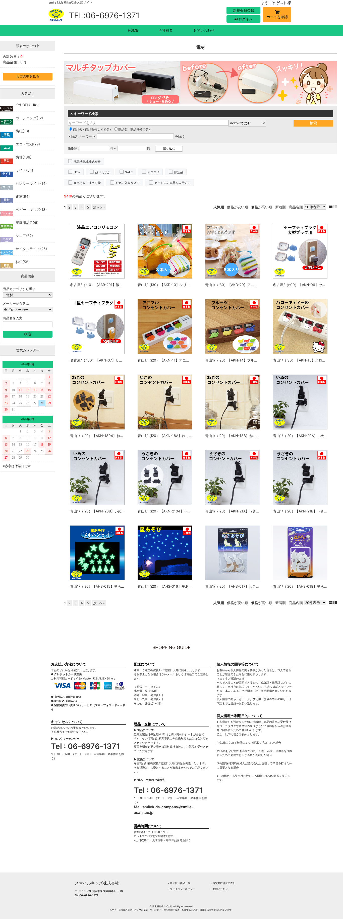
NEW (77, 172)
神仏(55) (23, 262)
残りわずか (102, 172)
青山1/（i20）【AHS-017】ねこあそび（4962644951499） (253, 586)
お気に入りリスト (128, 183)
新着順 (280, 207)
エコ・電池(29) (28, 144)
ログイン (245, 19)
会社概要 (166, 30)
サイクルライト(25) (31, 249)
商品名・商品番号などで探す (92, 129)
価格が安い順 (237, 207)
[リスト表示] (335, 207)
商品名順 (296, 207)
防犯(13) (22, 131)
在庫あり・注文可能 (87, 183)
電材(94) (23, 196)
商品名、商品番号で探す (134, 129)
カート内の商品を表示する (172, 183)
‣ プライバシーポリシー (181, 888)
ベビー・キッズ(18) (31, 209)
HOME (133, 30)
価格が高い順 (261, 207)
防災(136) (23, 157)
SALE (129, 172)
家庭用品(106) (27, 222)
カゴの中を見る (27, 76)
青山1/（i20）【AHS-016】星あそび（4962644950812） (184, 586)
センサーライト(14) (31, 183)
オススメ (153, 172)
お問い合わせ (203, 30)
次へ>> (99, 207)
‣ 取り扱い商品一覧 (179, 883)
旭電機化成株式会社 (87, 162)
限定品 (178, 172)
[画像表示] (331, 207)
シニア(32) (24, 235)
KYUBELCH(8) (27, 105)
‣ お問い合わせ (219, 888)
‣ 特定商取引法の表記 (222, 883)
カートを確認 (277, 17)
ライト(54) (24, 170)
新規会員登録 (243, 10)
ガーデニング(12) (29, 118)
